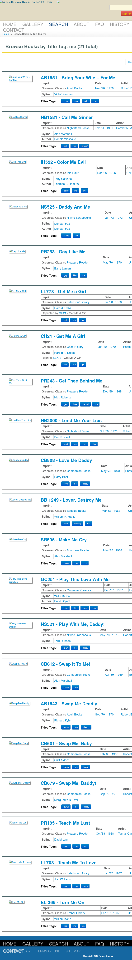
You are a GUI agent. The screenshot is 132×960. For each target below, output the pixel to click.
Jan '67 (108, 873)
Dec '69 (108, 391)
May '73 (106, 471)
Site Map (73, 951)
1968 (118, 302)
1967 (119, 590)
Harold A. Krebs (64, 352)
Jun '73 (109, 217)
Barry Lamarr (62, 268)
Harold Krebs (62, 308)
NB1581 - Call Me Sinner (67, 117)
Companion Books (78, 471)
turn (65, 925)
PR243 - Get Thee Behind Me (71, 380)
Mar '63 (106, 510)
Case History (75, 346)
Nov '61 (99, 128)
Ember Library (76, 913)
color (66, 190)
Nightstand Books (78, 128)
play (66, 607)
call (65, 145)
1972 (112, 346)
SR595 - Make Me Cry (64, 539)
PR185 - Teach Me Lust (65, 822)
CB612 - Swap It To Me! (65, 664)
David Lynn (61, 839)
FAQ (99, 24)
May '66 (108, 550)
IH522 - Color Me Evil (63, 162)
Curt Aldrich (62, 760)
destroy (77, 523)
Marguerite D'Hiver (66, 800)
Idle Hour (73, 173)
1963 (117, 510)
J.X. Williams (62, 879)
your (76, 101)
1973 (119, 217)
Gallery (32, 24)
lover (66, 523)
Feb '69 (104, 754)
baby (86, 766)
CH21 (62, 313)
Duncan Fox (62, 223)
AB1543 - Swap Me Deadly (69, 703)
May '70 (108, 262)
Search (58, 24)
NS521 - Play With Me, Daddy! (73, 624)
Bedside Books (76, 510)
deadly (87, 727)
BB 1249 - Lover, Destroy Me (71, 499)
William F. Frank (64, 516)
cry (85, 563)
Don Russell (62, 437)
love (66, 483)
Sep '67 (109, 590)
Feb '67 (106, 913)
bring (66, 101)
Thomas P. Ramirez (67, 183)
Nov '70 (100, 88)
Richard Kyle (62, 720)
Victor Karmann (64, 94)
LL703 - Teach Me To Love (69, 862)
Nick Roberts (62, 397)
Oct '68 (100, 833)
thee (75, 404)
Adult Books (74, 88)
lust (85, 846)
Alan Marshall (63, 134)
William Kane (62, 919)
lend (66, 444)
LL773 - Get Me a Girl (63, 291)
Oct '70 (104, 431)
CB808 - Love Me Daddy (66, 460)
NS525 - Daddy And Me (65, 206)
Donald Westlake (65, 139)
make (66, 563)
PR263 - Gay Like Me (63, 251)
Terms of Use (48, 951)
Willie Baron (62, 596)
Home (10, 24)
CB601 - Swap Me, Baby (66, 743)
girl (83, 319)
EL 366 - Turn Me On (62, 902)
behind (86, 404)
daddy (67, 235)
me (95, 101)
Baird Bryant (62, 601)
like (74, 275)
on (83, 925)
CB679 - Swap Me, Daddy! (68, 783)
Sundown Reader (78, 550)
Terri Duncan (62, 641)
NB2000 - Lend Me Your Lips (71, 420)
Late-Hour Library (78, 302)
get (65, 319)
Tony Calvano (63, 178)
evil (84, 190)
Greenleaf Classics (79, 590)
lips (94, 444)
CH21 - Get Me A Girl (63, 336)
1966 (112, 173)
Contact (13, 30)
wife (86, 101)
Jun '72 (102, 346)
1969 (118, 391)
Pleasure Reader (78, 262)
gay (65, 275)
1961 (110, 128)
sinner (85, 145)
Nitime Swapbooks (79, 217)
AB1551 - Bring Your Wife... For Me (78, 77)
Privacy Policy (17, 951)
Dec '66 (102, 173)
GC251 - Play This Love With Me (75, 579)
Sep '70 (100, 714)
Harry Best (61, 477)
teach (66, 846)
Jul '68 (109, 302)
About (81, 24)
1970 (110, 88)
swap (66, 687)
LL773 (57, 357)
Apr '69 (109, 674)
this (75, 607)
